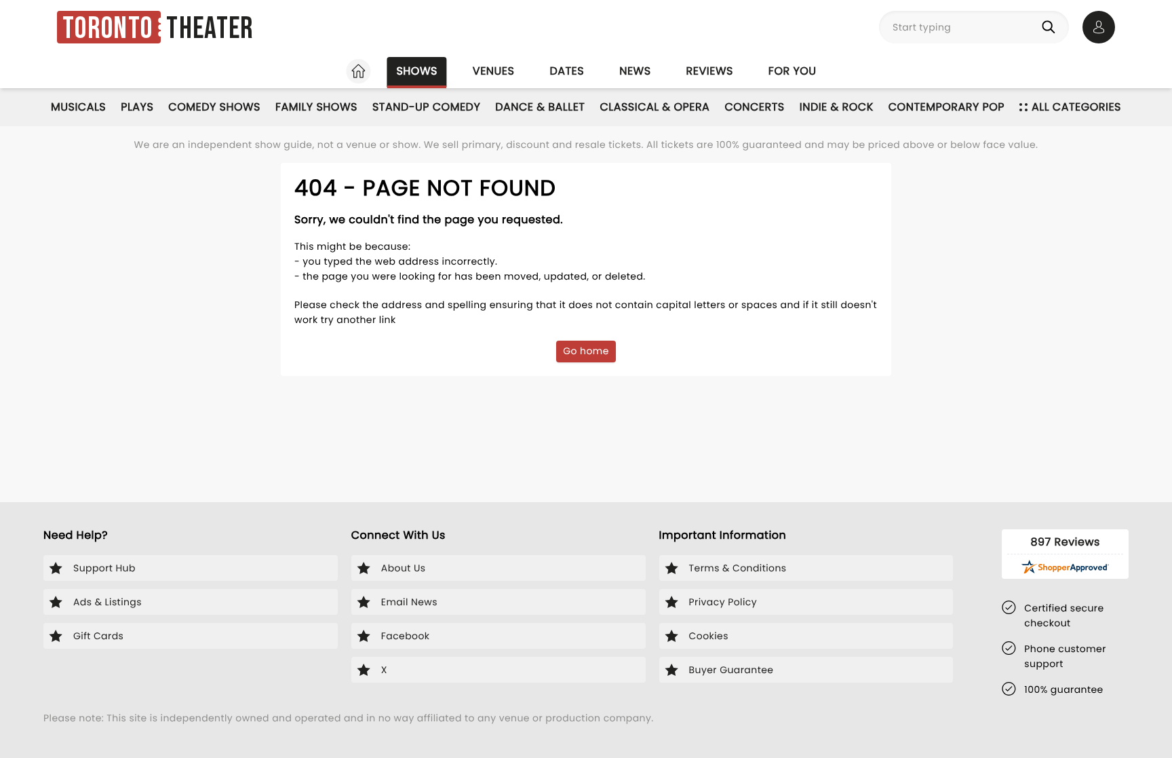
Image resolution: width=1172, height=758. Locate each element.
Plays (137, 107)
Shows (416, 71)
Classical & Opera (654, 107)
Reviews (709, 71)
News (634, 71)
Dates (566, 71)
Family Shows (316, 107)
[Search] (1051, 27)
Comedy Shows (214, 107)
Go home (586, 351)
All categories (1076, 107)
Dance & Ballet (540, 107)
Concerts (754, 107)
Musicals (78, 107)
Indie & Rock (837, 107)
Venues (494, 71)
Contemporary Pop (946, 107)
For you (792, 71)
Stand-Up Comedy (426, 107)
